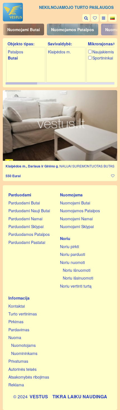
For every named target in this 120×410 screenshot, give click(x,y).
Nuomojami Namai (76, 218)
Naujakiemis (103, 52)
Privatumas (18, 361)
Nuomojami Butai (23, 29)
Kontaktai (16, 306)
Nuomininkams (24, 353)
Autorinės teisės (22, 369)
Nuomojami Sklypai (77, 226)
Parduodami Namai (25, 218)
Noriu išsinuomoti (78, 278)
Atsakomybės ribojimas (28, 377)
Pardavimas (18, 329)
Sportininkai (102, 58)
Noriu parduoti (72, 254)
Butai (13, 58)
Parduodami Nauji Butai (29, 210)
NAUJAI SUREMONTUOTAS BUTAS (86, 166)
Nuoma (14, 337)
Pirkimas (15, 321)
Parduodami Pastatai (26, 242)
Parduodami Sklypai (26, 226)
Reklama (16, 384)
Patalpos (15, 52)
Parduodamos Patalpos (29, 234)
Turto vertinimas (22, 314)
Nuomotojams (23, 345)
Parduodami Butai (24, 203)
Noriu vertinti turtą (76, 286)
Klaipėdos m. (59, 52)
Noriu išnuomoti (76, 270)
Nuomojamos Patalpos (72, 29)
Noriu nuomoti (72, 262)
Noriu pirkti (69, 246)
